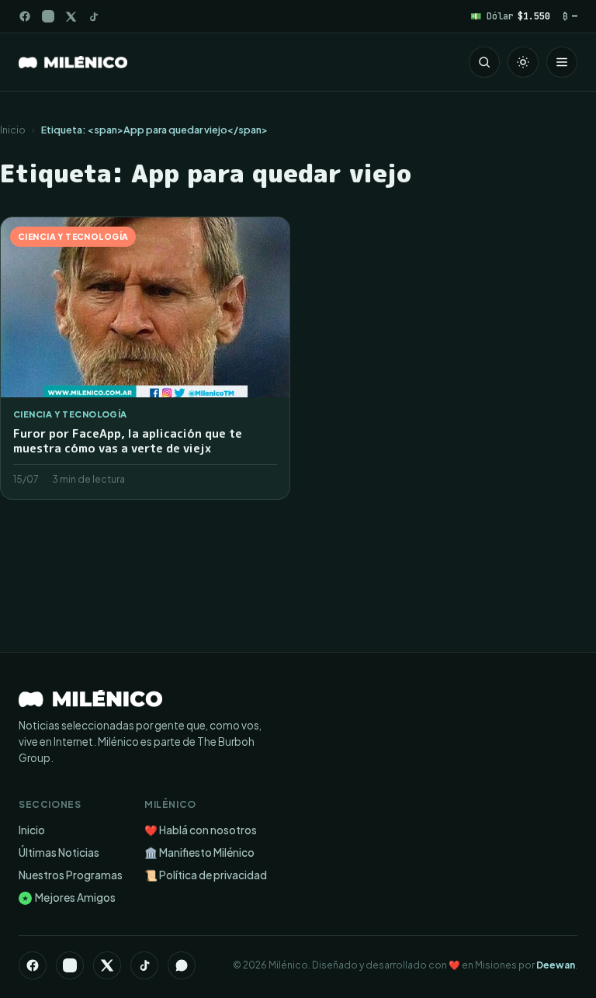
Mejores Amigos (69, 897)
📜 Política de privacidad (205, 875)
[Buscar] (484, 62)
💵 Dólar (510, 16)
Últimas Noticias (59, 852)
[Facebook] (25, 16)
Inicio (13, 129)
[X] (107, 965)
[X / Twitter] (71, 17)
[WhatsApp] (182, 965)
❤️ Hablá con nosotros (200, 830)
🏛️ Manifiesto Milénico (199, 852)
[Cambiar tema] (523, 62)
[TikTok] (93, 17)
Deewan (555, 965)
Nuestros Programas (71, 875)
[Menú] (561, 62)
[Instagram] (48, 16)
